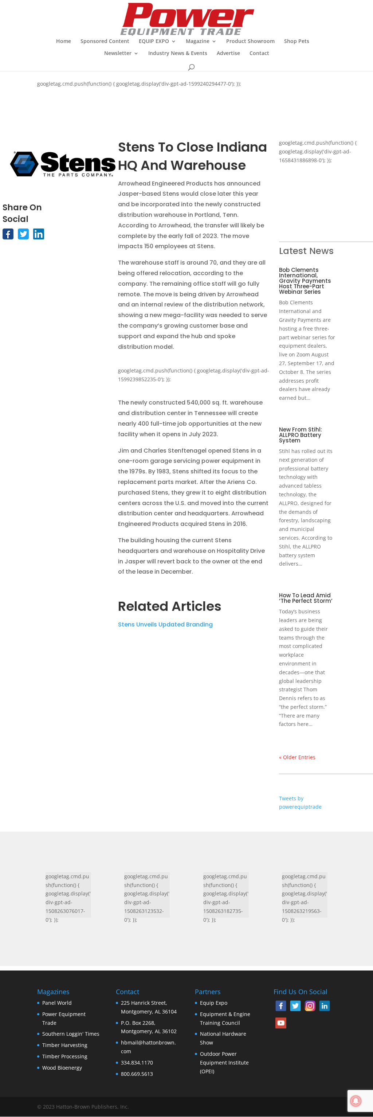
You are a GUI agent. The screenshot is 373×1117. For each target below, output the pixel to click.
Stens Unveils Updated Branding (165, 624)
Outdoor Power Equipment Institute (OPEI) (224, 1062)
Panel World (57, 1002)
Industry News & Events (177, 53)
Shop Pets (296, 41)
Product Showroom (250, 41)
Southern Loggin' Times (70, 1033)
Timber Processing (64, 1056)
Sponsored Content (105, 41)
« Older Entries (297, 757)
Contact (259, 53)
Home (63, 41)
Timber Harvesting (64, 1045)
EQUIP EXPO (154, 41)
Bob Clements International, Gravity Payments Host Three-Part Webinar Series (305, 281)
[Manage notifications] (356, 1101)
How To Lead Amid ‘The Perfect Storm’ (306, 598)
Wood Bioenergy (62, 1067)
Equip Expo (213, 1002)
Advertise (228, 53)
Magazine (197, 41)
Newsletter (117, 53)
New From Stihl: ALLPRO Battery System (300, 435)
